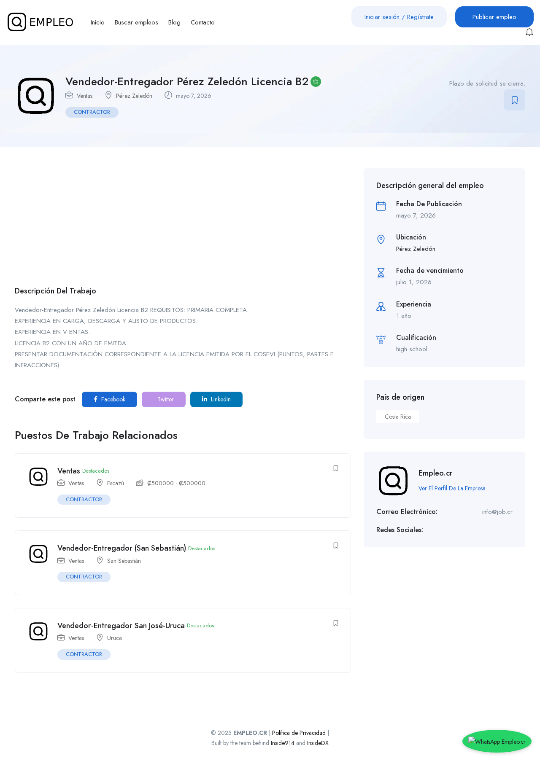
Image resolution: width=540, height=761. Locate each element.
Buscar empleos (136, 22)
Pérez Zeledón (134, 95)
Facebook (112, 399)
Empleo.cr (435, 473)
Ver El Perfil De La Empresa (452, 488)
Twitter (165, 399)
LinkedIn (220, 399)
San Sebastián (124, 561)
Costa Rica (398, 416)
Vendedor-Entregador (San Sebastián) (121, 548)
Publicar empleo (494, 17)
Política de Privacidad (299, 733)
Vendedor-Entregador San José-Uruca (121, 625)
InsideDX (318, 743)
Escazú (115, 483)
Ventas (84, 95)
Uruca (114, 638)
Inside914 (283, 743)
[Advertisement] (183, 227)
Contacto (203, 22)
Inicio (98, 22)
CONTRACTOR (92, 112)
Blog (174, 22)
